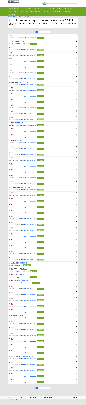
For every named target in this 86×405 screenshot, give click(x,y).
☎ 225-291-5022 (33, 49)
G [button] (32, 8)
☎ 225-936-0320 (33, 364)
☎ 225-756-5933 (33, 131)
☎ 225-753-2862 (33, 317)
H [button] (35, 8)
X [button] (15, 11)
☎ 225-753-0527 (33, 189)
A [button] (14, 8)
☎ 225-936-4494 (33, 125)
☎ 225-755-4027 (33, 300)
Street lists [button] (26, 11)
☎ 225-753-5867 (33, 78)
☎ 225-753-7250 (33, 224)
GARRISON (24, 82)
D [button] (23, 8)
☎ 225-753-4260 (33, 113)
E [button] (26, 8)
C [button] (20, 8)
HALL (21, 140)
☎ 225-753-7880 (33, 201)
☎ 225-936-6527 (33, 294)
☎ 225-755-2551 (33, 55)
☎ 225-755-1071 (33, 148)
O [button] (56, 8)
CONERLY (27, 356)
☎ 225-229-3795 (26, 277)
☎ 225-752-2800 (33, 376)
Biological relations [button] (56, 11)
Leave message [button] (40, 37)
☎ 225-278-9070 (33, 323)
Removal (62, 397)
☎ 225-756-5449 (33, 259)
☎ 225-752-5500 (33, 247)
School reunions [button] (66, 11)
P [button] (59, 8)
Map (18, 43)
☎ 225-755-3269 (33, 160)
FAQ (20, 397)
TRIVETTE (24, 280)
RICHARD (20, 315)
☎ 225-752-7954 (33, 177)
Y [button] (18, 11)
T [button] (71, 8)
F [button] (29, 8)
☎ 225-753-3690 (33, 341)
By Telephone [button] (12, 14)
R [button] (65, 8)
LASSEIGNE (22, 263)
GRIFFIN (21, 41)
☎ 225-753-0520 (33, 37)
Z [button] (21, 11)
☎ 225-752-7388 (33, 288)
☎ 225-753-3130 (33, 236)
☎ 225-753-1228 (33, 166)
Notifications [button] (46, 11)
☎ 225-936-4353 (33, 212)
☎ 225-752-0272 (33, 335)
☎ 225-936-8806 (33, 358)
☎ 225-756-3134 (33, 84)
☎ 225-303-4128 (26, 271)
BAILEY (24, 269)
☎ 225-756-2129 (33, 183)
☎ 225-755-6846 (33, 218)
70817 (22, 16)
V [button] (9, 11)
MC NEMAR (18, 123)
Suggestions (33, 397)
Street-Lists (13, 16)
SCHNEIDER (25, 187)
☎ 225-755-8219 (33, 142)
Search (44, 4)
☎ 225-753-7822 (33, 329)
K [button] (44, 8)
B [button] (17, 8)
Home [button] (10, 8)
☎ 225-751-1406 (33, 90)
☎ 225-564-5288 (26, 43)
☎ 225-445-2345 (33, 195)
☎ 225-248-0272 (33, 72)
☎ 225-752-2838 (33, 230)
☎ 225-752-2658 (33, 61)
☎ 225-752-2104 (33, 370)
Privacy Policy (48, 397)
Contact (75, 397)
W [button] (12, 11)
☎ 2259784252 (29, 282)
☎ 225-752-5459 (33, 253)
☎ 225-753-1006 (33, 119)
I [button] (38, 8)
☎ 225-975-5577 (33, 352)
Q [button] (62, 8)
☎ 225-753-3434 (33, 136)
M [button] (50, 8)
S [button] (68, 8)
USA (17, 16)
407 (49, 31)
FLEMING (22, 275)
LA (19, 16)
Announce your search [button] (36, 11)
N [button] (53, 8)
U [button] (74, 8)
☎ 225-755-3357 (33, 306)
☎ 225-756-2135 (33, 107)
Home (9, 16)
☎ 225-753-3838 (33, 154)
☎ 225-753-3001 (33, 96)
